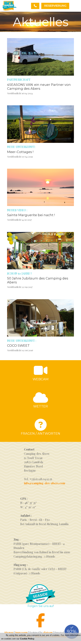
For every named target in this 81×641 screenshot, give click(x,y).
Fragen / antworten (40, 433)
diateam (47, 632)
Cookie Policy (27, 638)
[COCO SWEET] (40, 318)
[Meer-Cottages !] (40, 124)
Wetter (40, 406)
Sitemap (8, 632)
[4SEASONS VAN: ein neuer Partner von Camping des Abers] (40, 56)
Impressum (21, 632)
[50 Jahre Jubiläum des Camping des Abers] (40, 250)
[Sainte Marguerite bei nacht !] (40, 187)
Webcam (41, 379)
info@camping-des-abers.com (44, 483)
